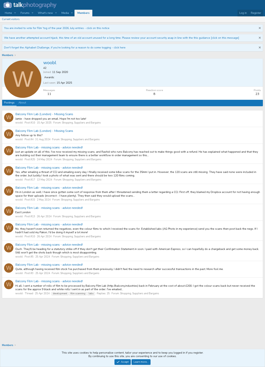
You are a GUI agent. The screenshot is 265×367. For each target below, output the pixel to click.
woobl (19, 122)
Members (83, 13)
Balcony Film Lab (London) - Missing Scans (44, 114)
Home (8, 13)
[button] (15, 13)
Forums (25, 13)
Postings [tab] (9, 102)
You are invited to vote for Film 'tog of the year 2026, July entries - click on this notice (56, 28)
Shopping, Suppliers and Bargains (81, 122)
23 (257, 94)
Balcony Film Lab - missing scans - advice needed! (49, 147)
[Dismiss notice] (259, 28)
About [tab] (22, 102)
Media (65, 13)
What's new (45, 13)
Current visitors (11, 19)
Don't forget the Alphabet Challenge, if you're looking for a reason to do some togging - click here (65, 47)
